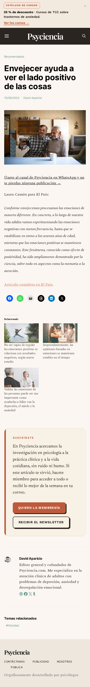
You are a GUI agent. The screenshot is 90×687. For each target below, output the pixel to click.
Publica (17, 667)
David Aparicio (32, 97)
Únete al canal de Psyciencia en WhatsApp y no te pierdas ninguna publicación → (44, 180)
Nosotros (64, 661)
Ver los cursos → (16, 23)
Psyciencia (45, 36)
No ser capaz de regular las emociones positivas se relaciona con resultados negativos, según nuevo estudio (20, 353)
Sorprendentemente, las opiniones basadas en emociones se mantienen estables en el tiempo (58, 351)
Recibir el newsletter (41, 522)
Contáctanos (14, 661)
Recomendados (14, 56)
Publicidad (41, 661)
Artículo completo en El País (28, 284)
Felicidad (13, 625)
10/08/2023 (11, 97)
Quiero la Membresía (39, 508)
